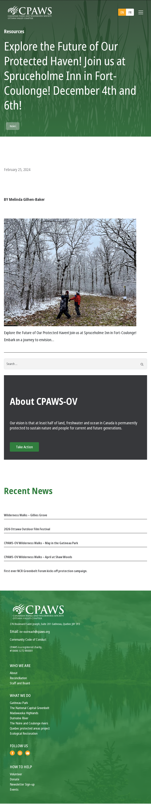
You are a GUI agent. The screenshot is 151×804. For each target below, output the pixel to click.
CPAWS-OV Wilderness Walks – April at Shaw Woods (38, 557)
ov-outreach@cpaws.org (34, 631)
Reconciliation (18, 678)
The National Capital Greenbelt (29, 708)
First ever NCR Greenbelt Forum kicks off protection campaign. (45, 571)
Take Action (24, 447)
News (13, 126)
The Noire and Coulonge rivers (29, 723)
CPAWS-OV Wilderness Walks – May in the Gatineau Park (41, 543)
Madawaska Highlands (24, 713)
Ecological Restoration (24, 733)
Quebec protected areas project (30, 728)
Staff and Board (20, 683)
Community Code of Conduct (28, 639)
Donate (14, 779)
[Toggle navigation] (140, 12)
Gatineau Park (19, 702)
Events (14, 789)
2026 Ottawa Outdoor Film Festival (27, 529)
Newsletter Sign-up (22, 784)
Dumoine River (19, 718)
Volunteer (16, 774)
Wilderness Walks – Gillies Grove (25, 515)
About (13, 673)
